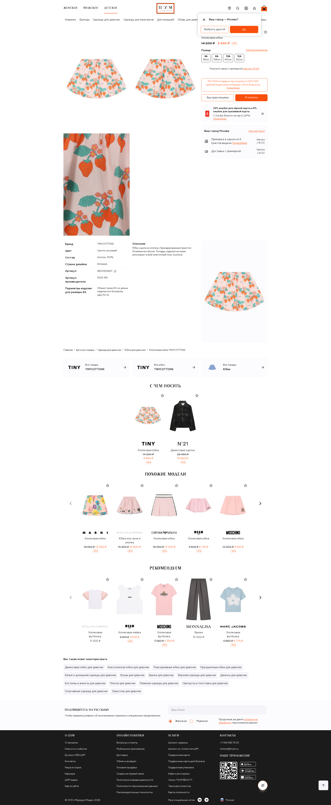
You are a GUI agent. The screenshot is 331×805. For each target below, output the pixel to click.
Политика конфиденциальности (135, 780)
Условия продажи (127, 768)
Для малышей (165, 19)
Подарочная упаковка (181, 768)
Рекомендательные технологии (135, 792)
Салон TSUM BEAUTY (180, 780)
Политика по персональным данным (137, 786)
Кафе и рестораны (178, 774)
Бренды (84, 19)
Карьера (70, 774)
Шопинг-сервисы (178, 743)
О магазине (71, 743)
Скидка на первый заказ (130, 774)
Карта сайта (72, 786)
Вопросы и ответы (127, 743)
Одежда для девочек (106, 19)
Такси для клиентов (179, 786)
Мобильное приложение (131, 749)
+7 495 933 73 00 (229, 743)
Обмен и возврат (126, 761)
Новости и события (76, 749)
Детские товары (85, 350)
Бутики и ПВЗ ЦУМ (75, 755)
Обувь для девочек (190, 19)
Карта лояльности (178, 792)
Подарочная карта (179, 755)
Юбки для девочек (135, 350)
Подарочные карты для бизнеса (186, 761)
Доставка (122, 755)
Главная (68, 350)
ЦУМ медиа (71, 780)
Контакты (70, 761)
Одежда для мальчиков (139, 19)
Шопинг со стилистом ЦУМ (183, 749)
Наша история (73, 768)
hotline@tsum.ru (229, 749)
